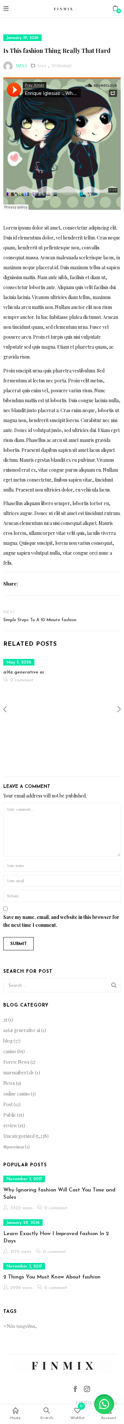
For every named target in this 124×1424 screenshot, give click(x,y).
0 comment (21, 680)
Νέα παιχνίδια (21, 1325)
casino (9, 1051)
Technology (61, 65)
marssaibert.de (18, 1072)
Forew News (16, 1062)
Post (8, 1104)
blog (8, 1041)
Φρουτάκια (13, 1147)
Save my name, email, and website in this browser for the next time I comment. (61, 921)
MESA (21, 65)
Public (9, 1115)
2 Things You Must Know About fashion (52, 1277)
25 (5, 1019)
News (41, 65)
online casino (16, 1094)
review (10, 1125)
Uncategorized (18, 1136)
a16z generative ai (23, 672)
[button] (115, 8)
